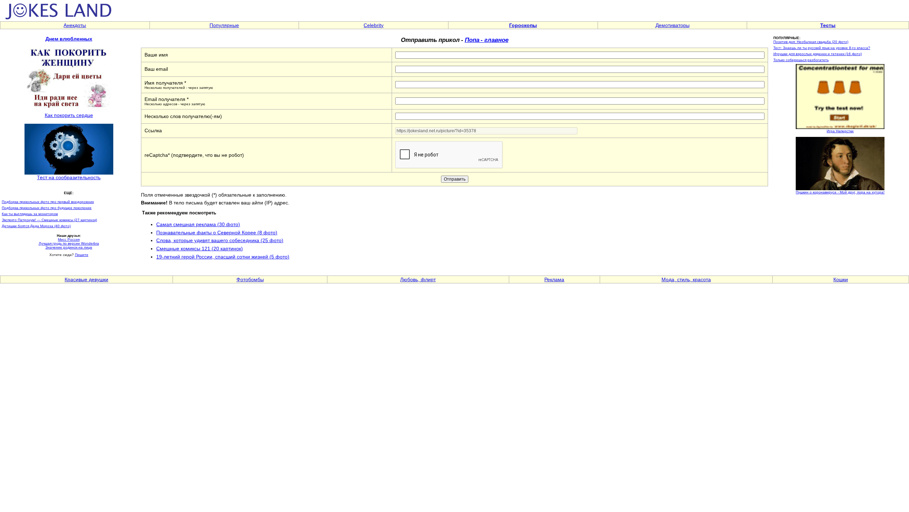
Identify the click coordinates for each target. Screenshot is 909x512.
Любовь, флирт (418, 279)
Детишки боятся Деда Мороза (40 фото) (36, 226)
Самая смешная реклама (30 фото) (198, 224)
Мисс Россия (69, 239)
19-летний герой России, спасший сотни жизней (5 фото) (222, 257)
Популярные (224, 25)
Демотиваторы (672, 25)
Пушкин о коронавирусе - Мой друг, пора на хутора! (840, 192)
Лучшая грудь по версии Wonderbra (69, 243)
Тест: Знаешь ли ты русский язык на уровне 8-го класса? (821, 48)
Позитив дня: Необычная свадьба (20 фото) (810, 42)
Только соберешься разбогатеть (801, 60)
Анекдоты (75, 25)
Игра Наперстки (840, 131)
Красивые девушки (86, 279)
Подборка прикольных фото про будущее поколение (47, 208)
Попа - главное (486, 39)
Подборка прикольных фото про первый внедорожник (48, 202)
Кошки (840, 279)
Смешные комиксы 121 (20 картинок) (199, 248)
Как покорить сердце (69, 115)
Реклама (554, 279)
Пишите (81, 255)
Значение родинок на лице (68, 247)
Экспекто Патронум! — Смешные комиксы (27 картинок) (49, 220)
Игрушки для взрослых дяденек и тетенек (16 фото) (817, 54)
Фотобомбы (250, 279)
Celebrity (373, 25)
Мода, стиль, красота (686, 279)
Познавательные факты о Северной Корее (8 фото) (216, 232)
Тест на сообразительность (68, 177)
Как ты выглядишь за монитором (30, 214)
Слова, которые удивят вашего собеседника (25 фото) (219, 240)
